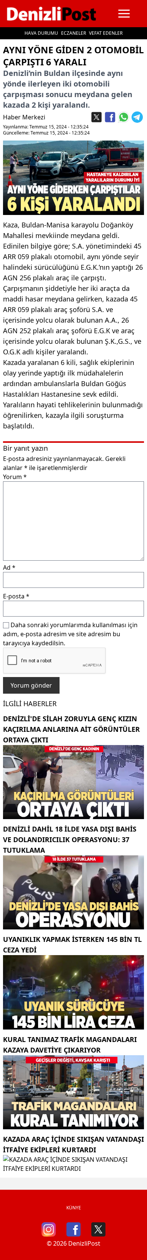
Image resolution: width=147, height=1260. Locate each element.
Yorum (15, 477)
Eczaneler (73, 33)
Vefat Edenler (105, 33)
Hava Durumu (41, 33)
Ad (9, 567)
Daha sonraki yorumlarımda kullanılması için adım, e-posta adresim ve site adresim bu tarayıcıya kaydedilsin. (70, 634)
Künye (73, 1207)
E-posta (16, 596)
